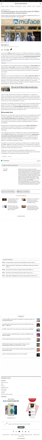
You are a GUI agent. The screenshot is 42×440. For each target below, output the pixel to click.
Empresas (8, 9)
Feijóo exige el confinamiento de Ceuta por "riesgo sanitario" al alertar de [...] (21, 275)
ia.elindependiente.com (11, 417)
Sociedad (29, 6)
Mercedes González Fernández (7, 394)
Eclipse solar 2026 (4, 382)
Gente (33, 6)
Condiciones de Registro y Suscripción (26, 434)
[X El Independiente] (13, 431)
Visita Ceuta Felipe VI (33, 0)
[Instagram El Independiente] (22, 431)
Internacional (18, 6)
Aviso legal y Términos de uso (14, 434)
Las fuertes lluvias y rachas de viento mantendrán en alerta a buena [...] (20, 262)
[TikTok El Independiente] (28, 431)
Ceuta (12, 0)
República (27, 0)
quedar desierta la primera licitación (32, 56)
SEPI (2, 384)
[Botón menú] (1, 3)
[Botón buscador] (40, 3)
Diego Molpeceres (5, 44)
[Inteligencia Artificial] (11, 415)
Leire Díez (3, 392)
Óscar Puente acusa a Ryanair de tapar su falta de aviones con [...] (19, 272)
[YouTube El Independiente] (19, 431)
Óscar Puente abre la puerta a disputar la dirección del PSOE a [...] (19, 269)
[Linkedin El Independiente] (25, 431)
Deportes (38, 6)
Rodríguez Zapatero (4, 387)
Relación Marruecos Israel (22, 0)
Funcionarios (4, 156)
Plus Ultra (3, 385)
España (6, 6)
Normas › (39, 160)
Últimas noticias (8, 0)
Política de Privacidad (6, 434)
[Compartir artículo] (2, 50)
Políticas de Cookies (36, 434)
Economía (12, 6)
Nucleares (38, 0)
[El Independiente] (21, 3)
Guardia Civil (3, 390)
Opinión (2, 6)
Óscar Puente (15, 0)
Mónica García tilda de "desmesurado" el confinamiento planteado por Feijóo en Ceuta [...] (22, 266)
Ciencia (24, 6)
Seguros (9, 156)
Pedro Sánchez (4, 389)
